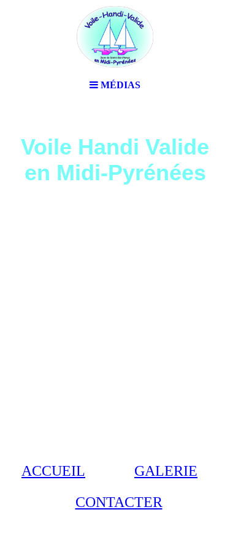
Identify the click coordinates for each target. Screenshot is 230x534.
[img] (115, 36)
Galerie (165, 471)
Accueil (53, 471)
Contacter (119, 502)
